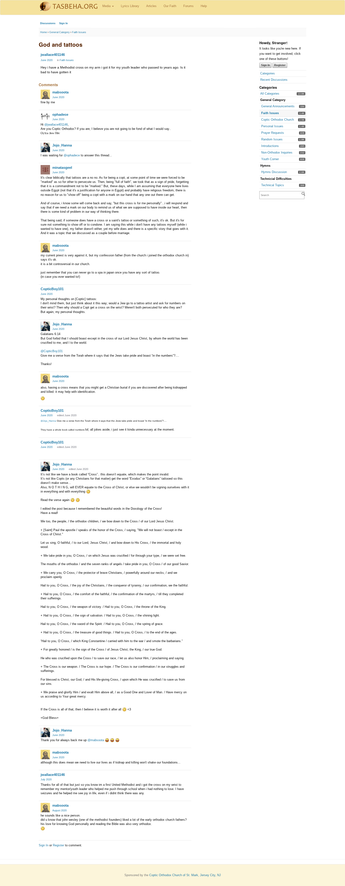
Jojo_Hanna (62, 145)
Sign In (63, 23)
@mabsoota (96, 740)
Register (280, 65)
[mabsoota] (45, 94)
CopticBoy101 (52, 289)
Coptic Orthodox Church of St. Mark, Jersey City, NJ (185, 875)
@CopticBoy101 (52, 351)
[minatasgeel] (45, 169)
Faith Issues (270, 113)
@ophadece (72, 155)
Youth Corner (270, 159)
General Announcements (278, 106)
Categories (267, 73)
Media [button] (106, 6)
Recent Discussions (274, 79)
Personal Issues (272, 126)
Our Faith (170, 6)
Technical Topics (272, 185)
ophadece (60, 114)
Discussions (47, 23)
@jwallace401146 (56, 124)
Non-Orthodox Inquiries (276, 152)
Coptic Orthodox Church (277, 119)
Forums (188, 6)
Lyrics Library (130, 6)
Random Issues (272, 139)
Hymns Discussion (274, 172)
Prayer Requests (272, 133)
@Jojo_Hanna (48, 421)
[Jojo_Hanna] (45, 147)
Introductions (270, 146)
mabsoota (60, 92)
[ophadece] (45, 116)
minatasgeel (62, 167)
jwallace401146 (53, 55)
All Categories (269, 93)
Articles (151, 6)
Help (204, 6)
